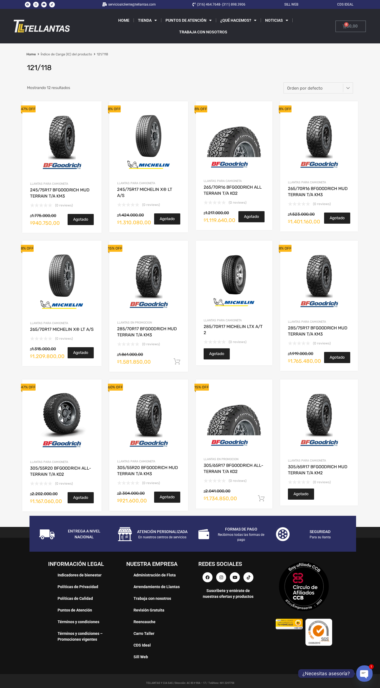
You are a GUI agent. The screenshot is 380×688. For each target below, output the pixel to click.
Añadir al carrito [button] (177, 361)
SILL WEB (291, 4)
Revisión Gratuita (149, 610)
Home (123, 20)
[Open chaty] (364, 673)
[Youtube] (44, 4)
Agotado (80, 219)
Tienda (145, 20)
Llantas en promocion (134, 322)
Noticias (274, 20)
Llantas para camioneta (49, 184)
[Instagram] (36, 4)
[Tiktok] (52, 4)
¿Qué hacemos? (235, 20)
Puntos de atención (186, 20)
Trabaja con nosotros (203, 32)
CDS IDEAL (345, 4)
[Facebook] (27, 4)
